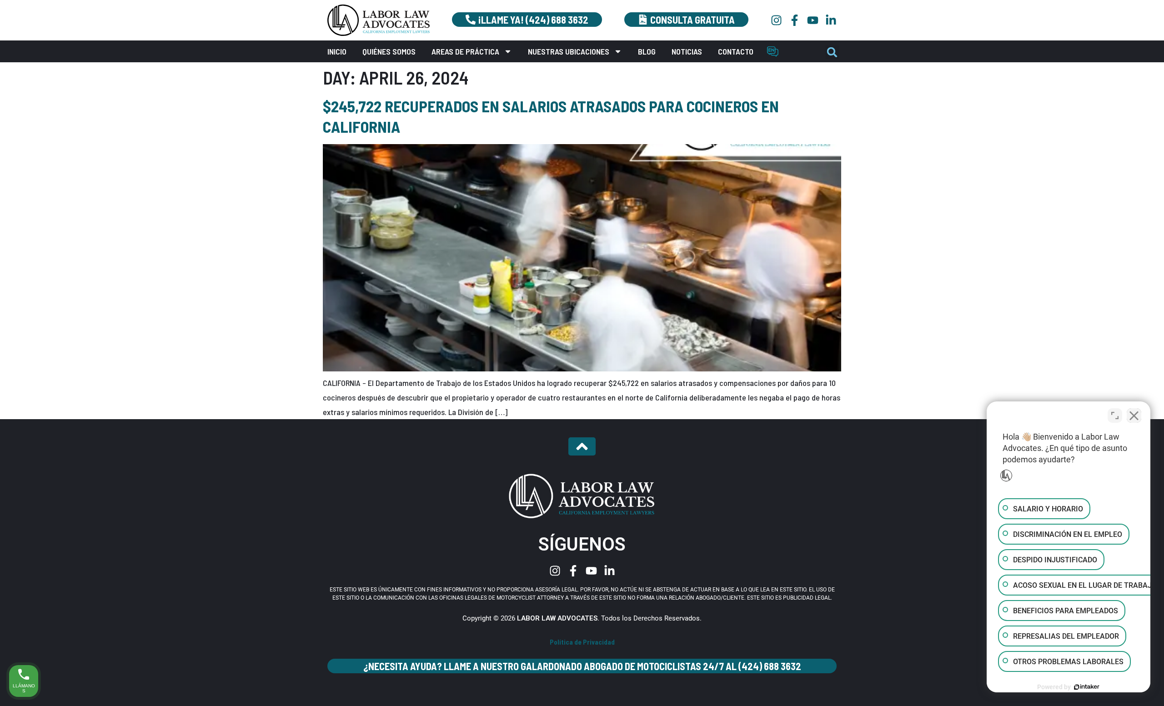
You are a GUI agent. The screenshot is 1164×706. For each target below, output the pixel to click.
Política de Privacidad (582, 642)
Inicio (336, 51)
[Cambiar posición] (1115, 415)
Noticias (687, 51)
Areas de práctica (465, 51)
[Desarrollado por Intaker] (1086, 687)
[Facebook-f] (794, 20)
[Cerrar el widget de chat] (1134, 415)
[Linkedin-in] (831, 20)
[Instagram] (776, 20)
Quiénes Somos (389, 51)
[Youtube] (812, 20)
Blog (647, 51)
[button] (832, 52)
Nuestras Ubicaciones (568, 51)
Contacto (735, 51)
